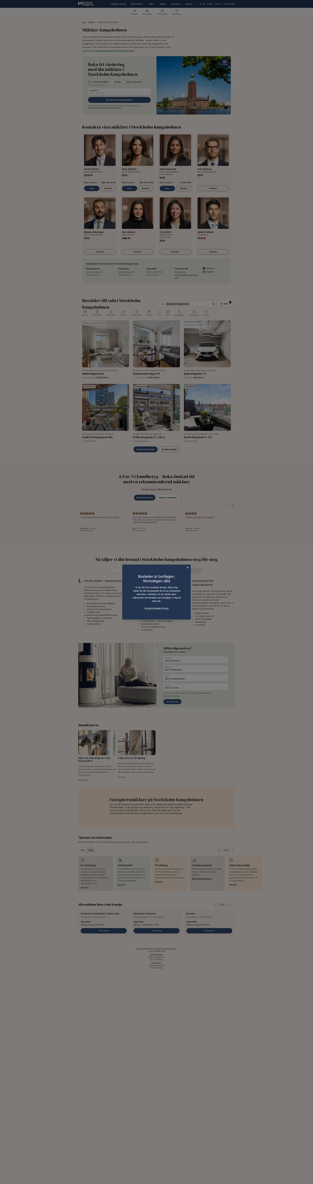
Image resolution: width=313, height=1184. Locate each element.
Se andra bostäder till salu (156, 608)
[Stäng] (188, 567)
